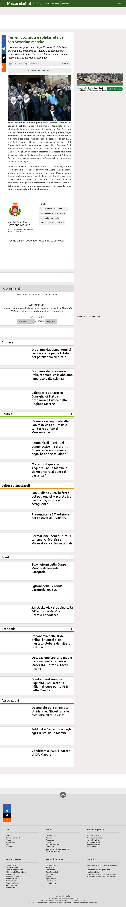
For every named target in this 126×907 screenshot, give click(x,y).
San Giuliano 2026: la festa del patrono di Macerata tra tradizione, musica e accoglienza (51, 498)
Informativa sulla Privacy (88, 902)
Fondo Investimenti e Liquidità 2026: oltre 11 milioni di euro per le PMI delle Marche (50, 684)
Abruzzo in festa (12, 867)
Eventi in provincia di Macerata (57, 849)
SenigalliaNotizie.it (52, 865)
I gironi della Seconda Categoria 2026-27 (47, 587)
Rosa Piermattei (60, 209)
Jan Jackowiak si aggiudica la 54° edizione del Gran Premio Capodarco (52, 611)
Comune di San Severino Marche (19, 223)
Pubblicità (75, 902)
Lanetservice (43, 902)
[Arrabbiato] (6, 250)
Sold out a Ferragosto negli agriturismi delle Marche (51, 731)
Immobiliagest (51, 883)
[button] (119, 3)
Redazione (50, 840)
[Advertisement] (100, 51)
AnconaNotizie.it (93, 840)
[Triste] (20, 250)
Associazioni (10, 842)
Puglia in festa (11, 881)
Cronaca (65, 64)
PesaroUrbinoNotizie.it (95, 838)
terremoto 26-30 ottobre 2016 (52, 223)
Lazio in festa (10, 874)
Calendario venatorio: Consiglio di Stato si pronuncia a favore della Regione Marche (49, 398)
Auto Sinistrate (51, 874)
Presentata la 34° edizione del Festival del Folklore (50, 516)
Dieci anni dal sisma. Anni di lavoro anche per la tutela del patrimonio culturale (51, 353)
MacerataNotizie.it (93, 842)
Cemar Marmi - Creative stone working (101, 874)
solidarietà (44, 218)
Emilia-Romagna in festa (15, 870)
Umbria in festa (11, 885)
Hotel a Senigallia (93, 872)
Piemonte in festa (12, 879)
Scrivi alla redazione (53, 851)
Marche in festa (11, 865)
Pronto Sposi (51, 881)
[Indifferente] (34, 250)
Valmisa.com (50, 870)
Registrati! (51, 322)
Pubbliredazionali (52, 844)
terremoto (55, 218)
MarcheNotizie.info (93, 835)
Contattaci (50, 847)
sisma (62, 213)
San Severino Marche (49, 213)
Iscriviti (48, 842)
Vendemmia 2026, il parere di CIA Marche (51, 752)
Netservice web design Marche (98, 870)
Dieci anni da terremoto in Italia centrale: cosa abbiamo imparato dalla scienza (52, 374)
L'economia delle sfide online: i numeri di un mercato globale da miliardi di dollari (51, 641)
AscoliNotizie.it (92, 847)
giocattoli (27, 176)
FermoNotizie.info (93, 844)
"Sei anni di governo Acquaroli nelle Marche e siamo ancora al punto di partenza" (49, 470)
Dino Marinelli (46, 209)
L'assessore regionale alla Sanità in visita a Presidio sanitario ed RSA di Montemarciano (50, 426)
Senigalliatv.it (50, 867)
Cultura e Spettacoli (13, 838)
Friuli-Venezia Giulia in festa (16, 872)
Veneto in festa (11, 887)
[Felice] (48, 250)
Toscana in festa (12, 883)
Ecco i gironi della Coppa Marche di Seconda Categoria (49, 568)
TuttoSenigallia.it (52, 872)
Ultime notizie (51, 835)
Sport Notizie (51, 879)
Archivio (49, 838)
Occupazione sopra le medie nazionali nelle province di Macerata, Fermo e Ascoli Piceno (52, 663)
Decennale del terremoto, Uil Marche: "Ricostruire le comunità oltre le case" (50, 711)
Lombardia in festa (12, 876)
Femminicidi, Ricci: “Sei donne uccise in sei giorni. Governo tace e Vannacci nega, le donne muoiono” (50, 448)
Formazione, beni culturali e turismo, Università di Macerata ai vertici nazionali (52, 539)
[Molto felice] (62, 250)
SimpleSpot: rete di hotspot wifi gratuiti (101, 876)
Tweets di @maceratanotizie (88, 316)
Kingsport (49, 876)
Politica (8, 840)
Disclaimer (67, 902)
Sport (8, 844)
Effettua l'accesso (25, 322)
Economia (9, 847)
